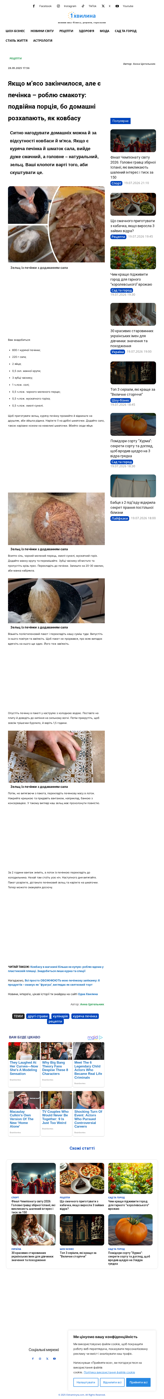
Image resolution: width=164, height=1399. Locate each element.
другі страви (38, 1016)
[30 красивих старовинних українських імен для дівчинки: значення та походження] (133, 314)
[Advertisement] (56, 305)
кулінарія (60, 1016)
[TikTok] (83, 6)
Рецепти (16, 58)
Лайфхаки (120, 518)
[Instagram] (58, 6)
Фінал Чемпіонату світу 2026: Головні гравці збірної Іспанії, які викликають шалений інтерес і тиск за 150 (133, 167)
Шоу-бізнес (121, 400)
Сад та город (122, 290)
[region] (112, 1360)
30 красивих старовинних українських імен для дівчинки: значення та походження (32, 1256)
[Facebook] (34, 6)
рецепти (55, 1021)
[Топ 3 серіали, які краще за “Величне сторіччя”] (133, 372)
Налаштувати (86, 1382)
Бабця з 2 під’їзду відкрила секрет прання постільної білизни (132, 507)
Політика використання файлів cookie (109, 1372)
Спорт (116, 183)
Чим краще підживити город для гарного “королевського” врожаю (131, 279)
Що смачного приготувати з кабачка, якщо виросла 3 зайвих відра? (132, 226)
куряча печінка (85, 1016)
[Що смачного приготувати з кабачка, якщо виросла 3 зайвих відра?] (133, 204)
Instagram (70, 6)
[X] (103, 6)
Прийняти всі (138, 1382)
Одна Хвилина (88, 994)
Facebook (45, 6)
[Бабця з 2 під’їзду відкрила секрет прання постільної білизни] (133, 485)
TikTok (92, 6)
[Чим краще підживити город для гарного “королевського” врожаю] (133, 257)
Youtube (128, 6)
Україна (118, 352)
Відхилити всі (112, 1382)
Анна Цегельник (144, 64)
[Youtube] (117, 6)
